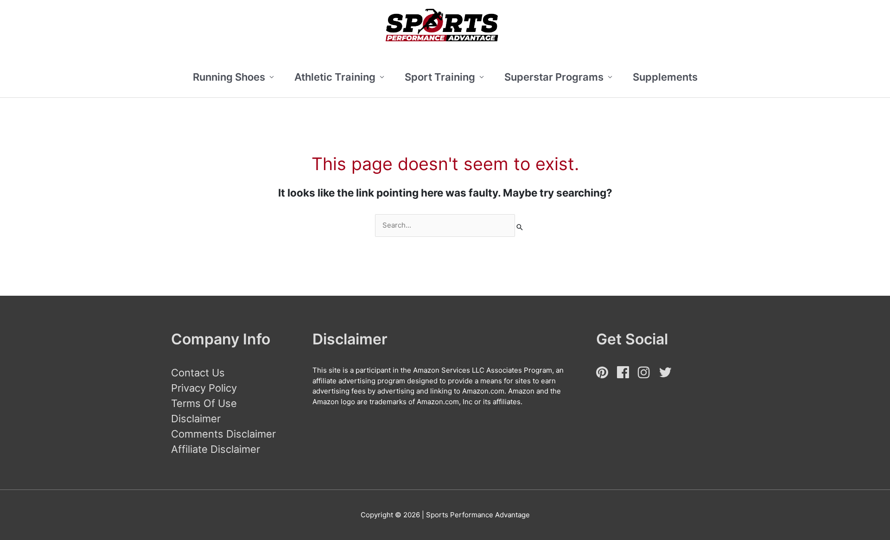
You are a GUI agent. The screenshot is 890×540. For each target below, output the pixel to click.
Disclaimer (196, 419)
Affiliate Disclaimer (215, 449)
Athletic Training (334, 77)
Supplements (665, 77)
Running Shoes (229, 77)
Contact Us (198, 373)
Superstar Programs (554, 77)
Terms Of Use (204, 403)
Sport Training (440, 77)
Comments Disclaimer (223, 434)
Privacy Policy (204, 388)
